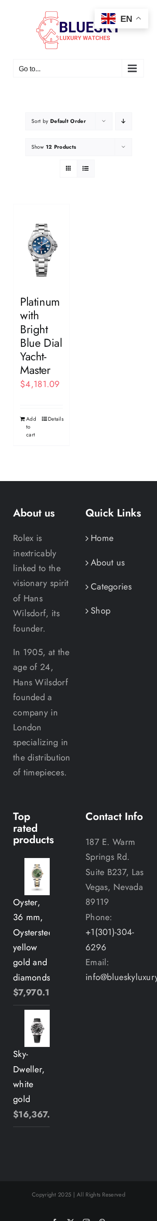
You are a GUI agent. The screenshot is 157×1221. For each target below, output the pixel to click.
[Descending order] (123, 121)
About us (108, 562)
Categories (111, 586)
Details (55, 419)
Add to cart (31, 427)
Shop (100, 610)
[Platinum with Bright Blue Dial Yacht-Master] (41, 245)
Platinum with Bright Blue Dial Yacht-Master (41, 335)
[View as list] (85, 168)
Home (102, 538)
